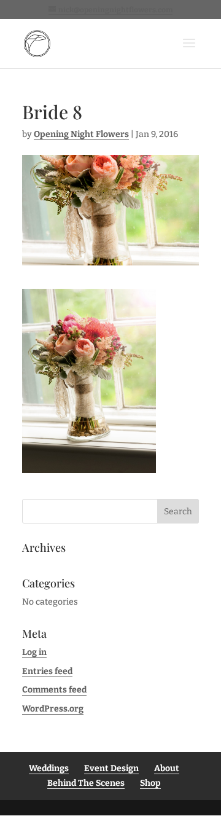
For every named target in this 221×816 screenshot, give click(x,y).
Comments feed (54, 690)
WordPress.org (52, 709)
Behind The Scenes (86, 783)
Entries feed (47, 671)
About (166, 768)
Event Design (111, 768)
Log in (34, 652)
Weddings (49, 768)
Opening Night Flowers (81, 134)
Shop (150, 783)
